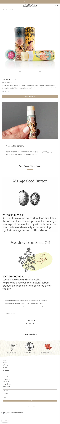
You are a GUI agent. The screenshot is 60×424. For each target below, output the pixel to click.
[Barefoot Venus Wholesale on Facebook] (5, 370)
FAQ (4, 364)
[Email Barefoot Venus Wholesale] (3, 370)
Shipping (5, 362)
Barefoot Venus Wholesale (31, 406)
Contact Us (6, 365)
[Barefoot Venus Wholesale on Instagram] (7, 370)
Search (5, 367)
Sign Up (30, 400)
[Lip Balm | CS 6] (30, 41)
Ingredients (6, 381)
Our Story (5, 376)
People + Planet (7, 378)
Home (3, 9)
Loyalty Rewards (7, 384)
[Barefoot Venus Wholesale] (30, 5)
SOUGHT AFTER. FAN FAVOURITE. (10, 82)
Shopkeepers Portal (8, 383)
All (6, 9)
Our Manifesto (6, 379)
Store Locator (6, 386)
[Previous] (3, 2)
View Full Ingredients (10, 313)
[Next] (57, 2)
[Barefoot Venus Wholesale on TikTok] (8, 370)
